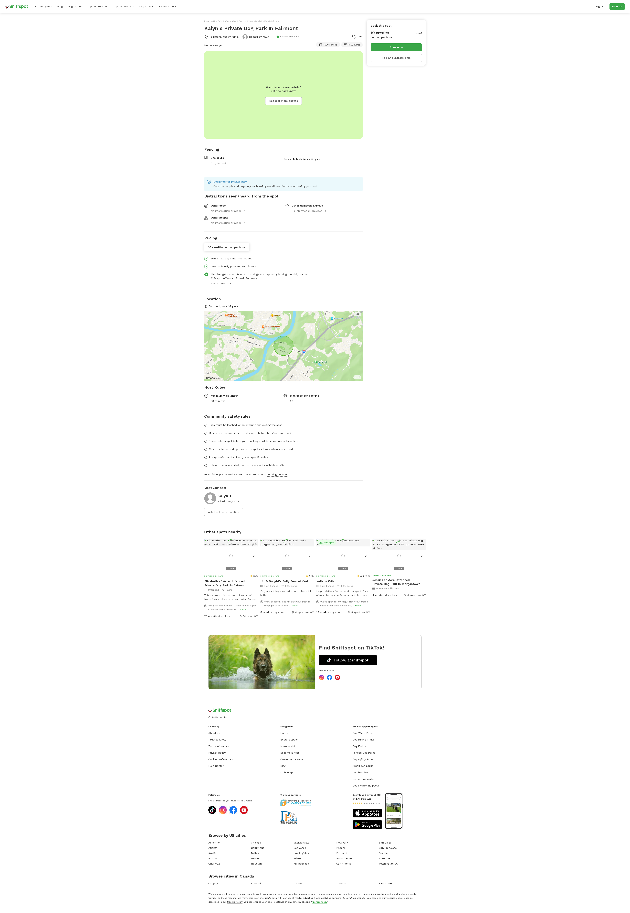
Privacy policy (217, 752)
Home (284, 733)
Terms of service (218, 746)
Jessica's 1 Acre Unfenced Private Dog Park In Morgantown (396, 582)
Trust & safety (217, 739)
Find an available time (396, 57)
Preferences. (319, 902)
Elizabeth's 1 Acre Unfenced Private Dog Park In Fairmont (225, 583)
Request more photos (283, 100)
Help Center (216, 765)
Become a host (168, 6)
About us (214, 733)
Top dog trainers (123, 6)
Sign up (617, 6)
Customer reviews (291, 759)
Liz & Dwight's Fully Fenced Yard (284, 581)
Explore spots (289, 739)
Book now (396, 47)
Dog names (75, 6)
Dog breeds (146, 6)
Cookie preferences (220, 759)
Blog (60, 6)
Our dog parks (43, 6)
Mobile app (287, 772)
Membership (288, 746)
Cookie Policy (234, 902)
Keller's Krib (325, 581)
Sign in (600, 6)
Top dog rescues (97, 6)
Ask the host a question (223, 512)
